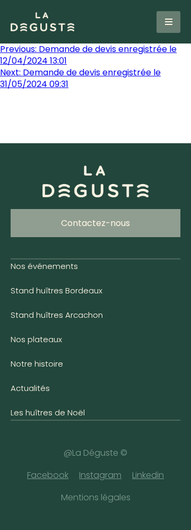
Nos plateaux (36, 339)
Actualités (30, 388)
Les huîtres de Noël (48, 412)
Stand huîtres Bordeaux (56, 290)
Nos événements (44, 266)
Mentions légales (96, 497)
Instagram (100, 475)
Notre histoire (37, 363)
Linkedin (148, 475)
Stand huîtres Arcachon (57, 314)
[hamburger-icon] (168, 22)
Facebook (47, 475)
